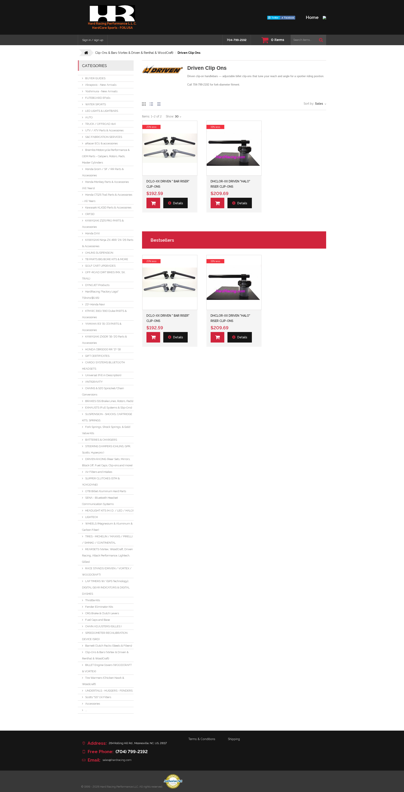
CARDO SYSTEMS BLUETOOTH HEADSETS (103, 365)
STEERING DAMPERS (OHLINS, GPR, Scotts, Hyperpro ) (106, 449)
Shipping (234, 739)
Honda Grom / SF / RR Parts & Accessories (103, 172)
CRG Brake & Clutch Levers (102, 613)
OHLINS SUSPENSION (99, 252)
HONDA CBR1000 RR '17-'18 (103, 349)
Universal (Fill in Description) (103, 375)
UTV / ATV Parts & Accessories (104, 130)
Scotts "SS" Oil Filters (98, 697)
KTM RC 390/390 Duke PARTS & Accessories (104, 314)
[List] (151, 103)
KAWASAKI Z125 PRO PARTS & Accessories (103, 223)
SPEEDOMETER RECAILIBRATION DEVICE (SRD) (105, 636)
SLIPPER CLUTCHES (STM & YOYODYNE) (101, 481)
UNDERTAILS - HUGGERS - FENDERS (109, 690)
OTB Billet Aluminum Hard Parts (105, 491)
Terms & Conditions (201, 739)
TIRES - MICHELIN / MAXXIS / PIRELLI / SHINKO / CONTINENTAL (107, 539)
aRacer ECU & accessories (101, 143)
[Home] (112, 13)
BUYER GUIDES (95, 78)
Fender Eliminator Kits (99, 606)
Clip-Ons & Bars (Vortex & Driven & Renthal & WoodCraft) (105, 655)
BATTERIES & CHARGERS (101, 439)
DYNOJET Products (97, 285)
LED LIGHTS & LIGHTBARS (101, 110)
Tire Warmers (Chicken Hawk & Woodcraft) (103, 681)
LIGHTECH (91, 517)
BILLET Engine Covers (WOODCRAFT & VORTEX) (107, 668)
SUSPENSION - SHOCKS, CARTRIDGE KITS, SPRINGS (107, 417)
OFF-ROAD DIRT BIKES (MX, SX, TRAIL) (103, 275)
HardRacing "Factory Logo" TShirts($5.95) (100, 294)
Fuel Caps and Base (97, 619)
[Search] (321, 40)
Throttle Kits (92, 600)
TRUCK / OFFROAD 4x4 (100, 123)
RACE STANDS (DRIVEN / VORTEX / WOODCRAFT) (107, 571)
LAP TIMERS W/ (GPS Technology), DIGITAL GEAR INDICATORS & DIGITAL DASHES (106, 587)
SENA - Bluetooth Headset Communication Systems (100, 501)
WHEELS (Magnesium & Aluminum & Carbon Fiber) (107, 526)
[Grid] (143, 103)
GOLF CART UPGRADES (100, 265)
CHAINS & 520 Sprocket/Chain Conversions (103, 391)
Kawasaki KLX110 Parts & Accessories (108, 207)
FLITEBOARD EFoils (97, 97)
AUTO (89, 117)
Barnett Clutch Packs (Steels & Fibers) (108, 645)
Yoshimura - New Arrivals (101, 91)
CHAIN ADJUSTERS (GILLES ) (103, 626)
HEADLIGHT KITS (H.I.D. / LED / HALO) (109, 510)
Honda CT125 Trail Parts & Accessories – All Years (107, 198)
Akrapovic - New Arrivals (100, 84)
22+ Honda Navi (95, 304)
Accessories (92, 703)
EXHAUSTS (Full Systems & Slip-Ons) (108, 407)
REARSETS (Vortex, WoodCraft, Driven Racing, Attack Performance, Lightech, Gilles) (107, 555)
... (86, 710)
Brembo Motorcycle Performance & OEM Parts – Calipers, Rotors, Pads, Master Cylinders (106, 156)
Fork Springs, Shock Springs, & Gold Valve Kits (106, 430)
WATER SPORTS (95, 104)
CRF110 (89, 214)
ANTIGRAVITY (94, 381)
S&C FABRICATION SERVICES (103, 136)
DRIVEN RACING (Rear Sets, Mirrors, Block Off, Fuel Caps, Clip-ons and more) (107, 462)
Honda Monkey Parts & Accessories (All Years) (105, 185)
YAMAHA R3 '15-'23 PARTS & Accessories (101, 327)
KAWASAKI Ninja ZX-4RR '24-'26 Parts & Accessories (107, 243)
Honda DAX (92, 233)
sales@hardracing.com (117, 760)
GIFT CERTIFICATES (97, 355)
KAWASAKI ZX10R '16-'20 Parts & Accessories (104, 339)
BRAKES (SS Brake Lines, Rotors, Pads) (109, 401)
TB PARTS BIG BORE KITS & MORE (106, 259)
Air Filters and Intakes (98, 471)
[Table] (159, 103)
